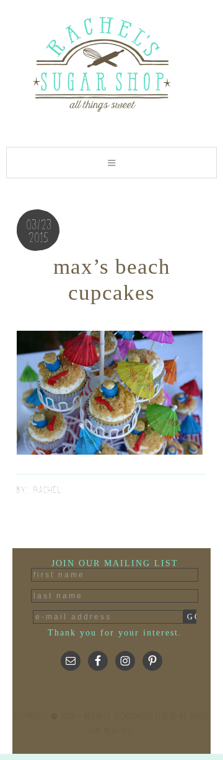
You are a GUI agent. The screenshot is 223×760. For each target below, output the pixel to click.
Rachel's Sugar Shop (111, 63)
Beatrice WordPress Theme (131, 716)
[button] (111, 162)
